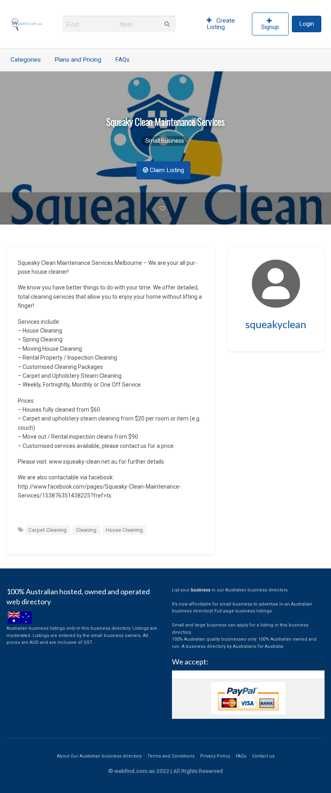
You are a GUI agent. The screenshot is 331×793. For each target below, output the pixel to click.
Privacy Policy (215, 756)
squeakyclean (275, 324)
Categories (25, 59)
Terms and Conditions (171, 756)
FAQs (122, 59)
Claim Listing (166, 170)
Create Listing (221, 24)
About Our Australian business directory (99, 756)
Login (306, 23)
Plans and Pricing (77, 59)
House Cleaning (124, 530)
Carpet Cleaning (47, 530)
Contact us (263, 756)
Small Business (164, 140)
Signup (270, 27)
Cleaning (86, 530)
